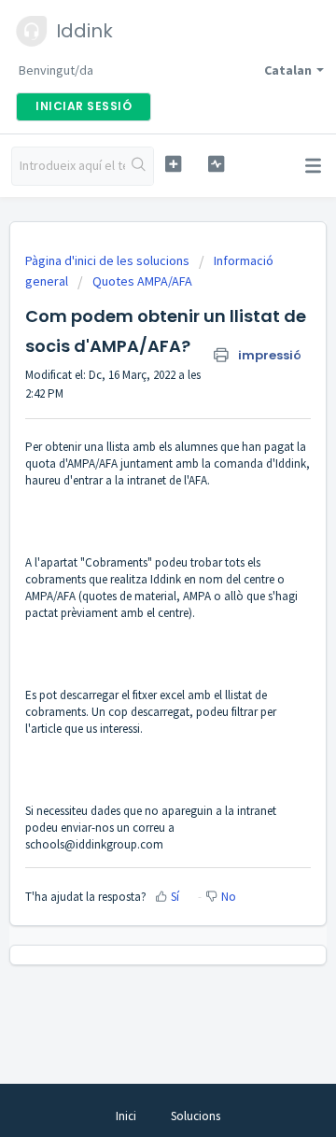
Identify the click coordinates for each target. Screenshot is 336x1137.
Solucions (195, 1116)
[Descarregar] (133, 558)
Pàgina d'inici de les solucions (108, 260)
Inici (126, 1116)
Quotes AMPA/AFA (142, 281)
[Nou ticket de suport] (173, 164)
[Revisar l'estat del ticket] (216, 164)
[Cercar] (139, 166)
